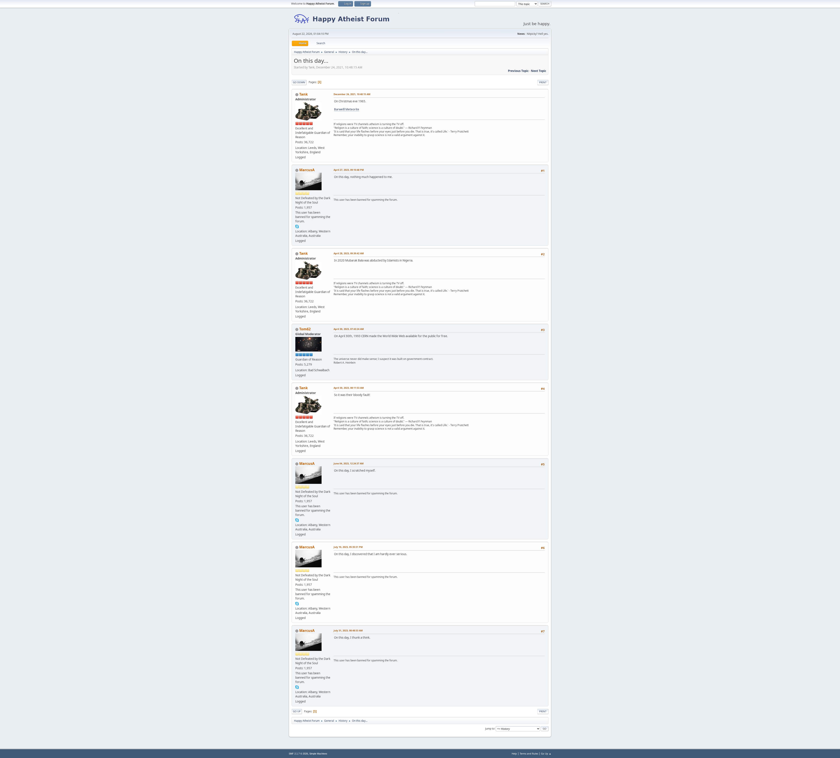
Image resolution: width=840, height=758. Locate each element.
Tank (303, 94)
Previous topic (518, 71)
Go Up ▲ (546, 753)
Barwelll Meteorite (346, 109)
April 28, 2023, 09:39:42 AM (349, 253)
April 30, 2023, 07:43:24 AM (349, 329)
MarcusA (307, 169)
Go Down (299, 82)
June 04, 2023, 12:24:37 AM (349, 463)
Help (514, 753)
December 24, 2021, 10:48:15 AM (352, 94)
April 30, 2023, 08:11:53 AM (349, 387)
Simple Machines (318, 753)
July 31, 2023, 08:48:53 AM (348, 630)
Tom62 (305, 329)
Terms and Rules (529, 753)
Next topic (538, 71)
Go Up (297, 711)
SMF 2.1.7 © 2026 (298, 753)
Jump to (489, 728)
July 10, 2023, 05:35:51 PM (348, 547)
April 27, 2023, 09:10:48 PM (349, 169)
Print (542, 82)
